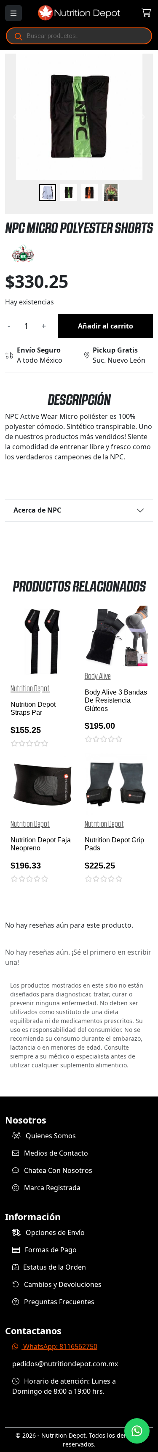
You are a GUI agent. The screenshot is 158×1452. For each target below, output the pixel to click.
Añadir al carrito (105, 326)
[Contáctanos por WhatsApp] (137, 1431)
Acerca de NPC (37, 510)
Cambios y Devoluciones (62, 1284)
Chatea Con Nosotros (57, 1170)
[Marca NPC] (79, 253)
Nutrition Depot (30, 688)
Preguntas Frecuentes (58, 1301)
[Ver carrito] (141, 13)
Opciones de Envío (54, 1232)
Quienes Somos (50, 1135)
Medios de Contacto (55, 1153)
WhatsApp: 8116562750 (59, 1346)
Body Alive (98, 676)
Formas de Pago (50, 1249)
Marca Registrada (51, 1187)
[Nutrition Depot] (79, 12)
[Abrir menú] (13, 13)
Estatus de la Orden (53, 1267)
